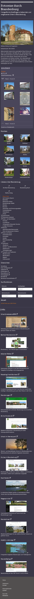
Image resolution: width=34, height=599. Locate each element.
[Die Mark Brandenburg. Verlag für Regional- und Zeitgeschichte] (9, 186)
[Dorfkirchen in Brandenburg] (17, 470)
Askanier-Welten (6, 354)
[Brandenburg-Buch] (25, 186)
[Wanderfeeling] (17, 571)
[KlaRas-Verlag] (9, 191)
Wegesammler (5, 499)
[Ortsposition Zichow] (2, 73)
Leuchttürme (6, 222)
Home (4, 580)
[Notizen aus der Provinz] (17, 490)
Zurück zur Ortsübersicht (7, 127)
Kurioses (5, 220)
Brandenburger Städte (8, 203)
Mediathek (5, 595)
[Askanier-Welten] (17, 366)
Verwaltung (4, 266)
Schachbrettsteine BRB (8, 314)
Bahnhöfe (5, 199)
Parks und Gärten (7, 233)
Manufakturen (4, 273)
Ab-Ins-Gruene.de (6, 416)
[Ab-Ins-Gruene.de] (17, 428)
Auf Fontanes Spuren (8, 198)
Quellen (5, 238)
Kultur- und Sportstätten (9, 219)
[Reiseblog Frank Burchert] (17, 387)
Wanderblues (5, 519)
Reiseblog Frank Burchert (9, 375)
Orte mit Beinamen (6, 268)
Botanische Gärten (7, 201)
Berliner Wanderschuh (8, 335)
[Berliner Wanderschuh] (17, 347)
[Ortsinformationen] (6, 73)
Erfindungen (4, 271)
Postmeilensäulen (7, 234)
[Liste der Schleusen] (1, 243)
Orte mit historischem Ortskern (11, 231)
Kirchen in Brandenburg (9, 457)
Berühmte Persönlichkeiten (8, 278)
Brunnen (5, 206)
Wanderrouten (6, 253)
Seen (4, 241)
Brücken (5, 205)
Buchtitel (3, 276)
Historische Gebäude (8, 217)
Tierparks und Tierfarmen (9, 252)
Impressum (5, 583)
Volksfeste (3, 269)
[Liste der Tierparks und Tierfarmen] (1, 252)
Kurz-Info (5, 593)
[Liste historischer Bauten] (1, 217)
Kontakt (5, 585)
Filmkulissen (6, 212)
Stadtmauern (6, 248)
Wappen (5, 257)
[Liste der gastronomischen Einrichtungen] (1, 215)
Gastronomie (6, 215)
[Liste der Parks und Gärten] (1, 233)
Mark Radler (5, 478)
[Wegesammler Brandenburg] (17, 511)
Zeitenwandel (6, 259)
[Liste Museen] (1, 227)
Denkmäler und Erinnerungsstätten (12, 208)
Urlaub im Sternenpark (8, 437)
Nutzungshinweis (7, 588)
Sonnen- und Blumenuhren (10, 247)
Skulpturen (5, 245)
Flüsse (4, 213)
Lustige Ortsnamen (8, 226)
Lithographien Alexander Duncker (11, 224)
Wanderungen (5, 395)
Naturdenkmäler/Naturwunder (10, 229)
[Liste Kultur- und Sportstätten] (1, 219)
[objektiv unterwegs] (17, 553)
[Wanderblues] (17, 532)
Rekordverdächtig (7, 240)
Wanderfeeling (5, 559)
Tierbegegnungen (7, 250)
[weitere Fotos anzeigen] (2, 79)
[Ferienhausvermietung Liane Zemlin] (17, 449)
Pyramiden (5, 236)
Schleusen (5, 243)
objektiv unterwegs (7, 540)
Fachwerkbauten (7, 210)
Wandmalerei (6, 255)
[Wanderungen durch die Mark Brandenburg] (17, 408)
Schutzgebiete (4, 274)
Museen (5, 227)
